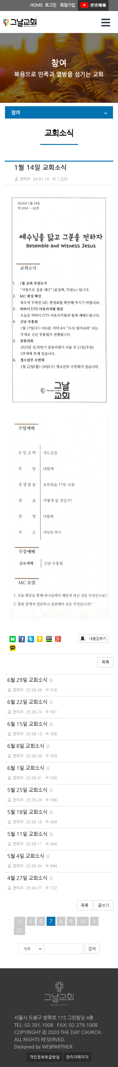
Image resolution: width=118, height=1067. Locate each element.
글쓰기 (103, 905)
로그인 (50, 5)
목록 (105, 662)
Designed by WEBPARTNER (43, 1046)
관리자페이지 (77, 1057)
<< (20, 921)
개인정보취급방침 (45, 1057)
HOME (36, 5)
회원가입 (67, 5)
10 (83, 921)
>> (19, 930)
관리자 (18, 690)
